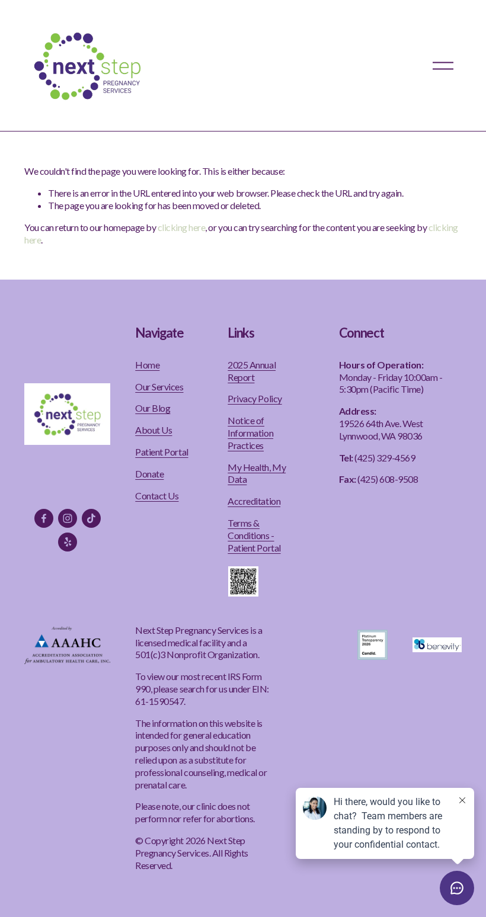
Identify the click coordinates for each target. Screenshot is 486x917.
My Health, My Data (257, 473)
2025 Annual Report (252, 371)
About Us (153, 429)
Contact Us (156, 495)
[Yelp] (67, 542)
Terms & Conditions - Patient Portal (254, 535)
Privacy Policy (255, 398)
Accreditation (254, 500)
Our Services (159, 386)
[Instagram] (67, 518)
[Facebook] (43, 518)
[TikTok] (91, 518)
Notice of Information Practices (250, 433)
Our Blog (152, 407)
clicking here (182, 227)
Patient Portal (161, 451)
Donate (149, 473)
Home (147, 364)
